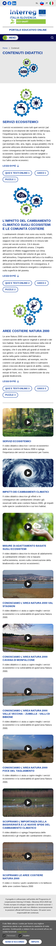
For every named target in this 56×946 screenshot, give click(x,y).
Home (5, 48)
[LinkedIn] (14, 3)
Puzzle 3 (10, 395)
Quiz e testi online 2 (17, 283)
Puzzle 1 (10, 179)
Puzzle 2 (10, 289)
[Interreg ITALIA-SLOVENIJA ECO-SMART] (5, 3)
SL (37, 3)
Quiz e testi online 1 (17, 173)
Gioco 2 (41, 283)
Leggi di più (9, 166)
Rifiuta (35, 942)
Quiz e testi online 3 (17, 388)
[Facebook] (9, 3)
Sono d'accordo (14, 942)
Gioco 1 (41, 173)
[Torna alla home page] (28, 17)
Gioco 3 (41, 388)
